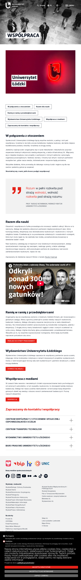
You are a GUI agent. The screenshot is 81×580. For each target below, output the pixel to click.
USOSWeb (9, 521)
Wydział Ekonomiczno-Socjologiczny (18, 492)
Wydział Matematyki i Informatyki (16, 502)
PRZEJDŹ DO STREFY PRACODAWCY (21, 341)
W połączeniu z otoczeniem (19, 107)
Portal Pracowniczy (12, 524)
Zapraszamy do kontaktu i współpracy (23, 126)
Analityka (8, 541)
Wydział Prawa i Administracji (15, 510)
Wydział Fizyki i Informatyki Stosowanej (18, 500)
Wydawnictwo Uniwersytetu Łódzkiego (24, 119)
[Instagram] (14, 476)
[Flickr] (30, 476)
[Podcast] (52, 476)
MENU (72, 5)
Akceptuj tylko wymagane (41, 571)
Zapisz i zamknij (41, 575)
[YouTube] (24, 476)
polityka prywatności (25, 563)
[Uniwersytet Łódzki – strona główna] (15, 5)
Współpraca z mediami (55, 119)
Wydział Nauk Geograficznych (15, 505)
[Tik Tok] (41, 476)
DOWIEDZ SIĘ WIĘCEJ (15, 369)
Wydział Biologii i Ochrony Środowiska (18, 487)
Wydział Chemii (11, 490)
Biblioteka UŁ (46, 498)
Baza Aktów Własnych (13, 526)
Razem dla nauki (43, 107)
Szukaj (42, 5)
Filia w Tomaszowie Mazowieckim (53, 493)
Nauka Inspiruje (51, 257)
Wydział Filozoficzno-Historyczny (17, 497)
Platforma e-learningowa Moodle (16, 529)
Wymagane (9, 536)
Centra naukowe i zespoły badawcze (54, 496)
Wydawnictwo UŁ (47, 501)
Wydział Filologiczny (12, 495)
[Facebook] (8, 476)
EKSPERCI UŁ (12, 400)
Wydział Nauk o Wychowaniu (15, 507)
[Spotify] (46, 476)
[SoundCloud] (35, 476)
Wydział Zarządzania (49, 491)
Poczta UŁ (9, 519)
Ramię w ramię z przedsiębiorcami (22, 113)
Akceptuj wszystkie (41, 567)
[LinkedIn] (19, 476)
